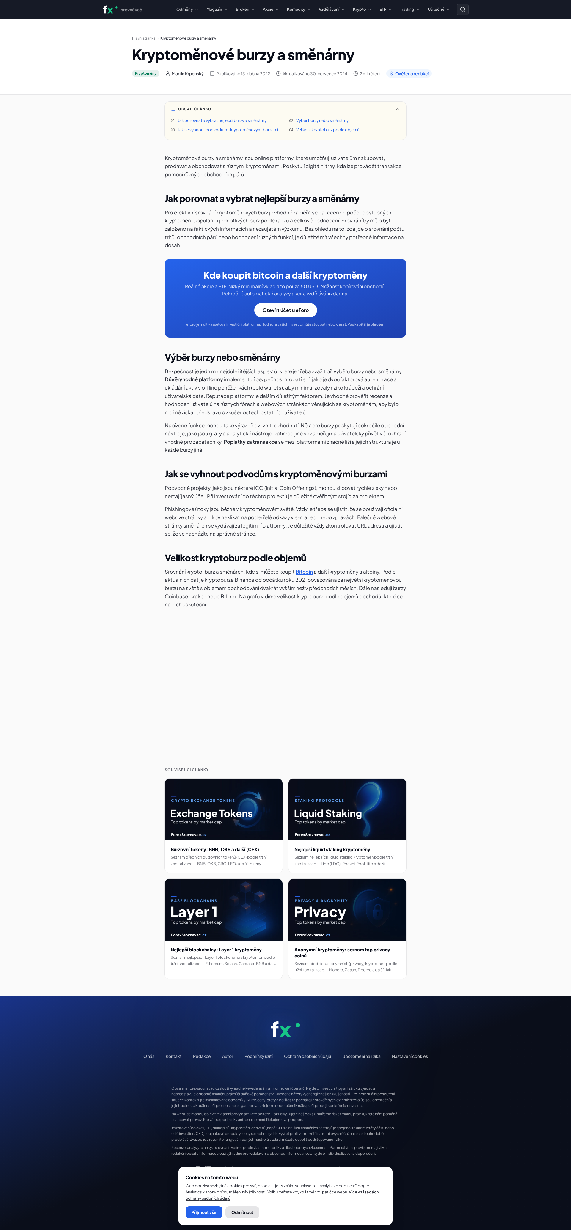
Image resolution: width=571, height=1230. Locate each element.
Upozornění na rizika (361, 1056)
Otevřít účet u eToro (286, 310)
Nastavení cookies (410, 1056)
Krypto (359, 9)
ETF (382, 9)
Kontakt (174, 1056)
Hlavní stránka (144, 38)
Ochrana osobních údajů (307, 1056)
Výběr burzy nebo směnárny (322, 120)
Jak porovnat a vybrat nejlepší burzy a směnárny (222, 120)
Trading (407, 9)
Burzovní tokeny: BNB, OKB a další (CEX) (215, 849)
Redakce (202, 1056)
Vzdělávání (329, 9)
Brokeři (242, 9)
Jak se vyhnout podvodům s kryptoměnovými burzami (228, 129)
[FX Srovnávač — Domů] (285, 1029)
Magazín (214, 9)
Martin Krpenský (188, 73)
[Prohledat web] (463, 9)
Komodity (296, 9)
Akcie (268, 9)
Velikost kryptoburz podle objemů (328, 129)
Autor (227, 1056)
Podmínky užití (258, 1056)
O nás (148, 1056)
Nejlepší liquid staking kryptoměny (332, 849)
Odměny (184, 9)
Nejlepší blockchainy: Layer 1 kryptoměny (216, 949)
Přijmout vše (204, 1212)
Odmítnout (242, 1212)
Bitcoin (304, 571)
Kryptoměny (145, 73)
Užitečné (436, 9)
